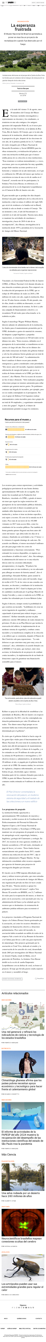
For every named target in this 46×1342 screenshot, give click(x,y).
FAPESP (3, 1328)
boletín (33, 2)
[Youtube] (31, 1308)
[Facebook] (13, 1308)
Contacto (39, 1318)
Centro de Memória (39, 1328)
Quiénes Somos (21, 1318)
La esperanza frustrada (23, 28)
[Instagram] (18, 1308)
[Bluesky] (21, 1308)
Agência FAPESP (12, 1328)
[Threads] (24, 1308)
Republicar (40, 978)
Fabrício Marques (23, 88)
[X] (15, 1308)
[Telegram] (27, 1308)
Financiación (22, 101)
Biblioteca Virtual (25, 1328)
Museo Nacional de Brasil (12, 979)
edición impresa (40, 2)
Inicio (6, 1318)
